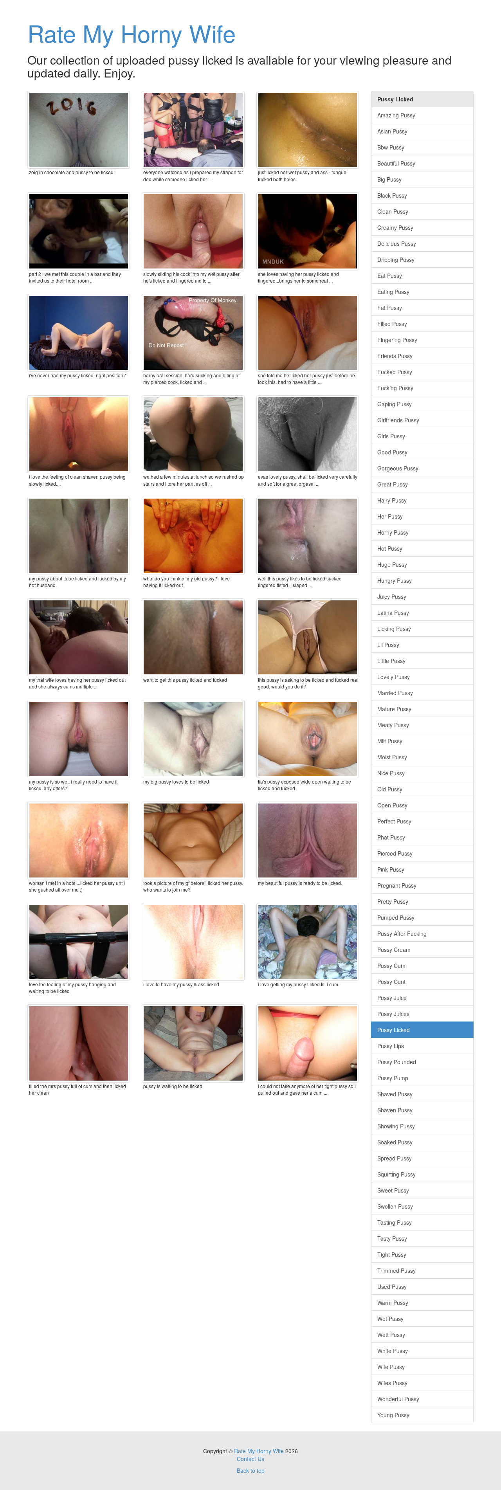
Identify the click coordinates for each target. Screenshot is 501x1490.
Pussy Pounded (396, 1062)
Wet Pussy (390, 1318)
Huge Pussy (392, 564)
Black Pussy (392, 195)
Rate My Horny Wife (131, 32)
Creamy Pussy (395, 227)
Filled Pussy (392, 324)
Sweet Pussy (393, 1190)
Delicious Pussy (396, 243)
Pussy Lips (390, 1046)
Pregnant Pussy (396, 885)
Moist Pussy (392, 757)
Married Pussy (395, 693)
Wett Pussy (391, 1335)
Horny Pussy (393, 532)
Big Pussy (389, 179)
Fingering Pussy (397, 340)
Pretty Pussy (392, 901)
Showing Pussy (396, 1126)
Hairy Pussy (392, 500)
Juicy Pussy (391, 596)
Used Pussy (392, 1286)
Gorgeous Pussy (397, 468)
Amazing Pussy (396, 115)
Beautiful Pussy (396, 163)
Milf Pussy (389, 741)
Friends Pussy (395, 356)
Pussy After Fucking (402, 933)
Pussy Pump (392, 1078)
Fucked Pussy (394, 372)
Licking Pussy (394, 628)
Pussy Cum (391, 965)
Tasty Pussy (392, 1238)
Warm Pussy (392, 1302)
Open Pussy (392, 805)
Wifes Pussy (392, 1383)
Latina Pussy (393, 612)
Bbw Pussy (390, 147)
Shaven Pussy (395, 1110)
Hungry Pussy (394, 580)
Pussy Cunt (391, 982)
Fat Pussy (389, 308)
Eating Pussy (393, 291)
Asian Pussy (392, 131)
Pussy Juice (392, 998)
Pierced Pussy (395, 853)
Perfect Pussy (394, 821)
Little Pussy (391, 661)
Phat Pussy (391, 837)
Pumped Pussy (395, 917)
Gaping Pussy (394, 404)
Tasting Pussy (394, 1222)
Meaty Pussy (393, 725)
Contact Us (250, 1459)
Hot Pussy (389, 548)
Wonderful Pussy (398, 1399)
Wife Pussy (391, 1367)
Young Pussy (393, 1415)
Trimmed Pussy (396, 1270)
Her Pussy (390, 516)
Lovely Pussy (393, 677)
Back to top (251, 1470)
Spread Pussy (394, 1158)
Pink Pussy (390, 869)
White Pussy (392, 1351)
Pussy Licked (393, 1030)
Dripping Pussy (395, 259)
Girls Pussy (391, 436)
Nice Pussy (391, 773)
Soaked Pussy (395, 1142)
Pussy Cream (394, 949)
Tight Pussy (391, 1254)
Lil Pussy (388, 645)
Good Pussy (392, 452)
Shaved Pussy (395, 1094)
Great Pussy (392, 484)
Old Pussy (389, 789)
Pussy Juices (393, 1014)
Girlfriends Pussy (398, 420)
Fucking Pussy (395, 388)
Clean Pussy (392, 211)
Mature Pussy (394, 709)
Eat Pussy (389, 275)
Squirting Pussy (396, 1174)
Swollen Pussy (395, 1206)
